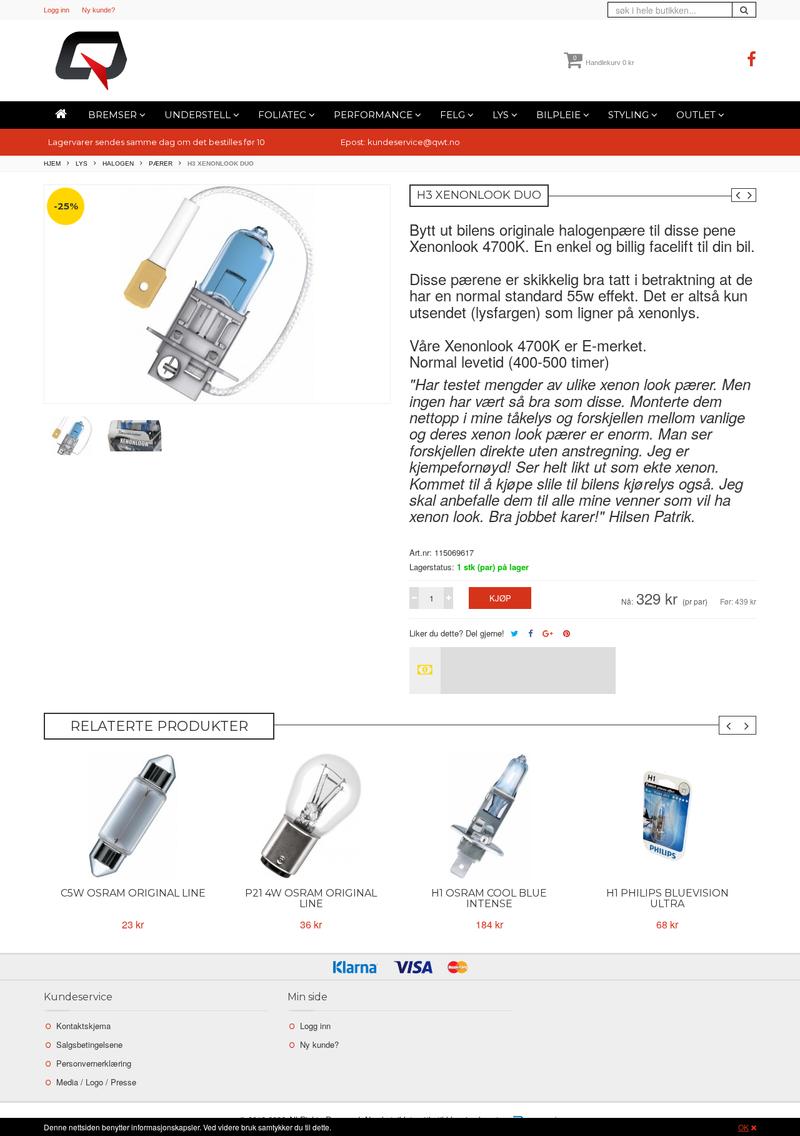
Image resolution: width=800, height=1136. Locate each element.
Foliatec (283, 115)
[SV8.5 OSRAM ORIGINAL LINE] (132, 815)
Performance (374, 115)
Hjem (52, 163)
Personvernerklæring (93, 1063)
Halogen (118, 163)
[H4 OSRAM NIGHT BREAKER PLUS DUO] (667, 815)
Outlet (697, 115)
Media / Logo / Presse (96, 1082)
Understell (198, 115)
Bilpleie (559, 115)
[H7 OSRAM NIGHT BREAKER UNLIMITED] (489, 815)
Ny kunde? (98, 10)
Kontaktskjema (83, 1026)
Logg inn (56, 10)
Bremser (113, 115)
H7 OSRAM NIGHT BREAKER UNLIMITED (489, 898)
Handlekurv (603, 62)
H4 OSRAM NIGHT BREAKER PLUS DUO (667, 898)
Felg (454, 115)
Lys (501, 115)
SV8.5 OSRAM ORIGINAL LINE (133, 898)
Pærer (160, 163)
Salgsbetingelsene (89, 1044)
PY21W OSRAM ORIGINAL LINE (311, 898)
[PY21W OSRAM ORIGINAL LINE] (311, 815)
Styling (629, 115)
